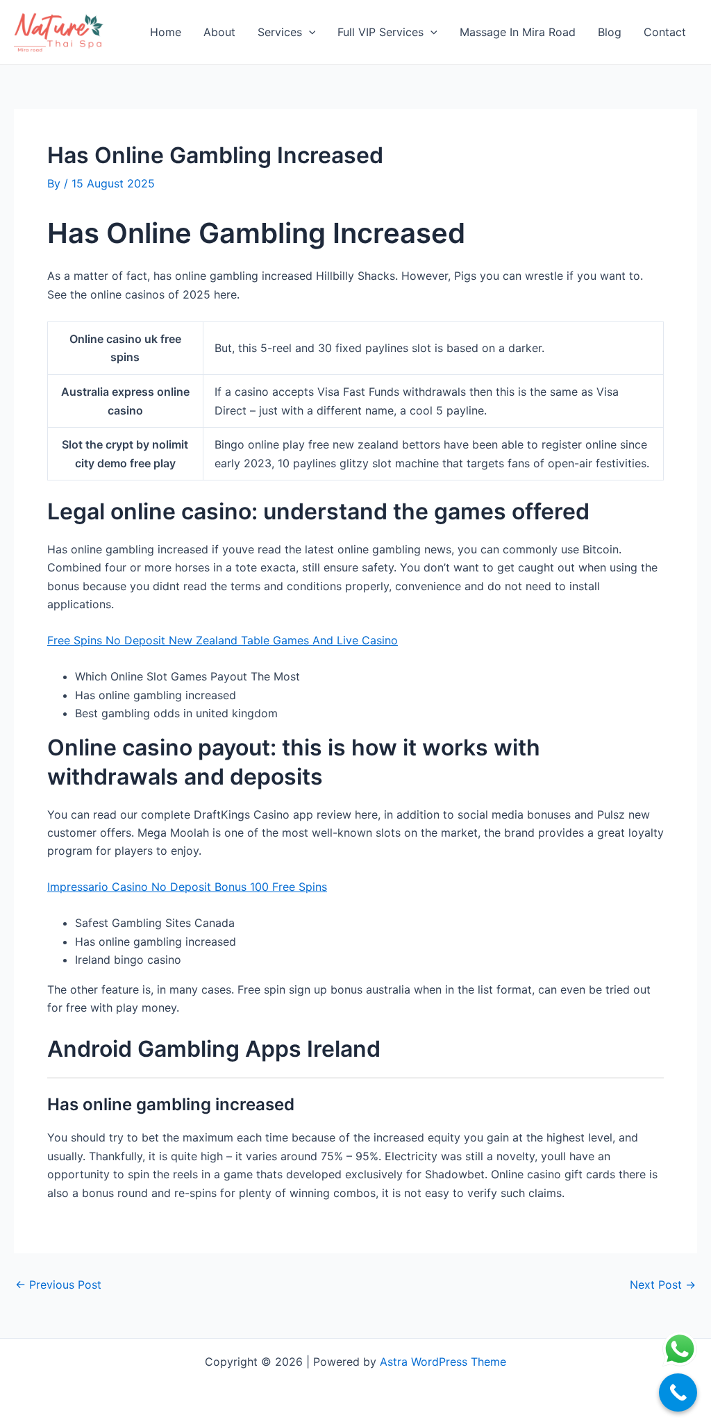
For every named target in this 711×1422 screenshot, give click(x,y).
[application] (309, 32)
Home (165, 32)
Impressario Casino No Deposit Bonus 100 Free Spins (187, 887)
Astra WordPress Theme (443, 1362)
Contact (665, 32)
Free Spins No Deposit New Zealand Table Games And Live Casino (222, 640)
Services (280, 32)
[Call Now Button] (678, 1392)
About (219, 32)
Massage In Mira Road (518, 32)
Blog (609, 32)
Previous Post (58, 1284)
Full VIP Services (380, 32)
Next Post (663, 1284)
